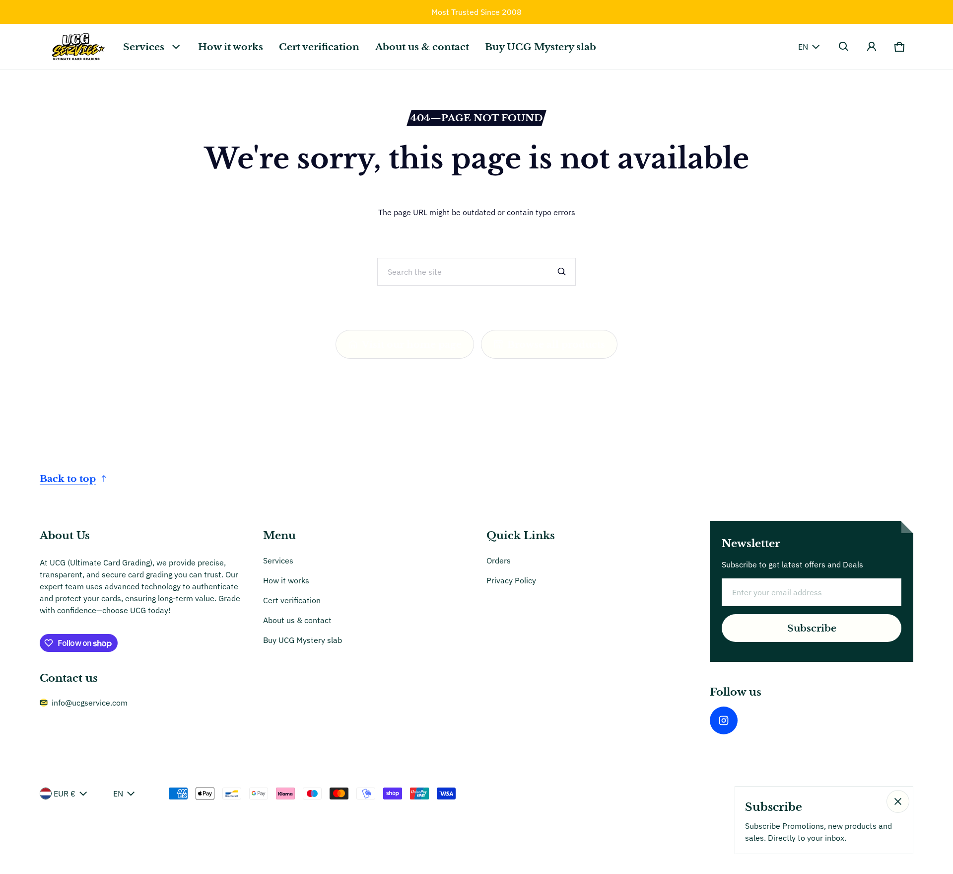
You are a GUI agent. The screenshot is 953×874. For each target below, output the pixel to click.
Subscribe (811, 628)
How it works (230, 47)
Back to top (68, 478)
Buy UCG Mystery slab (540, 47)
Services (143, 47)
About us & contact (422, 47)
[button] (844, 47)
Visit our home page (412, 344)
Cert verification (319, 47)
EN (803, 47)
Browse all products (556, 344)
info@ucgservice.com (90, 703)
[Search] (562, 272)
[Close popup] (898, 801)
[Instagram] (724, 720)
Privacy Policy (511, 580)
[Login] (871, 47)
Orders (498, 560)
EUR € (64, 793)
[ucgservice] (77, 47)
